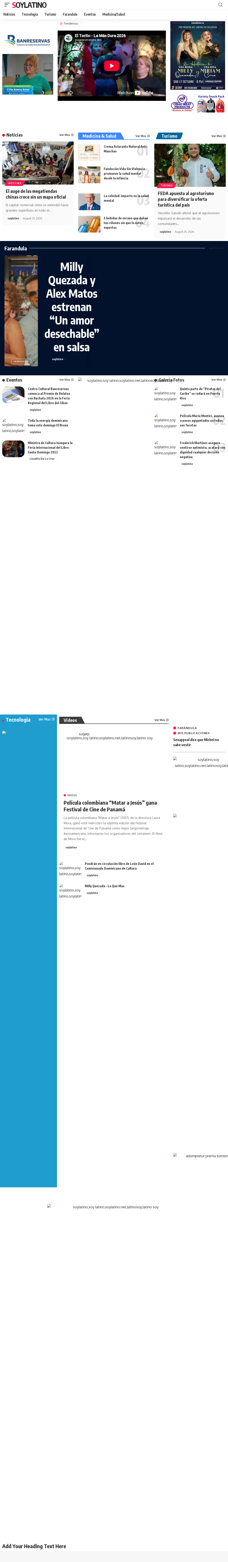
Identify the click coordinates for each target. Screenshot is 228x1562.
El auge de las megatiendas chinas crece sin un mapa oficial (36, 193)
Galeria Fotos (171, 379)
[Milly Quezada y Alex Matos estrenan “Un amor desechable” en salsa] (21, 310)
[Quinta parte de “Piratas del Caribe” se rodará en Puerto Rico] (165, 394)
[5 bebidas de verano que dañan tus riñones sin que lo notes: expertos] (89, 224)
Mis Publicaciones (194, 733)
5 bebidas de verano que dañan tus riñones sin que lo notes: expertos (126, 222)
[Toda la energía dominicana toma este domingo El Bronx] (13, 426)
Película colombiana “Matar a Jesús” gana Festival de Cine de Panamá (110, 805)
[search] (220, 4)
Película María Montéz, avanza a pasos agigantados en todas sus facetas (202, 420)
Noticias (14, 134)
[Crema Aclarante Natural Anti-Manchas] (89, 152)
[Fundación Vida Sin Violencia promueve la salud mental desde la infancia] (89, 174)
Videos (72, 795)
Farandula (15, 248)
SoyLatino (29, 4)
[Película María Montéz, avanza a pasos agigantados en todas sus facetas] (165, 421)
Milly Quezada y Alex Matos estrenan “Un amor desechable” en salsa (72, 306)
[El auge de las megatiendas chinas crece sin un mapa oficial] (38, 163)
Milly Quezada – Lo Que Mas (104, 886)
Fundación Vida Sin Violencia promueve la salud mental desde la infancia (124, 173)
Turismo (167, 185)
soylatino (13, 218)
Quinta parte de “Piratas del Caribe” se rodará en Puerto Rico (200, 393)
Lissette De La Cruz (42, 458)
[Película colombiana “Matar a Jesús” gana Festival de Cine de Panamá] (114, 763)
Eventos (14, 379)
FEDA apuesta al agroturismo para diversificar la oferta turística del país (186, 199)
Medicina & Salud (99, 136)
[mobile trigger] (8, 4)
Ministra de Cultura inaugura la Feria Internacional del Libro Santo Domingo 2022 (50, 447)
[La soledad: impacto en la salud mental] (89, 201)
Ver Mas (64, 135)
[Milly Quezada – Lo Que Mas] (70, 892)
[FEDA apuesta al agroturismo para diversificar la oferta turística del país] (190, 165)
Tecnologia (18, 719)
